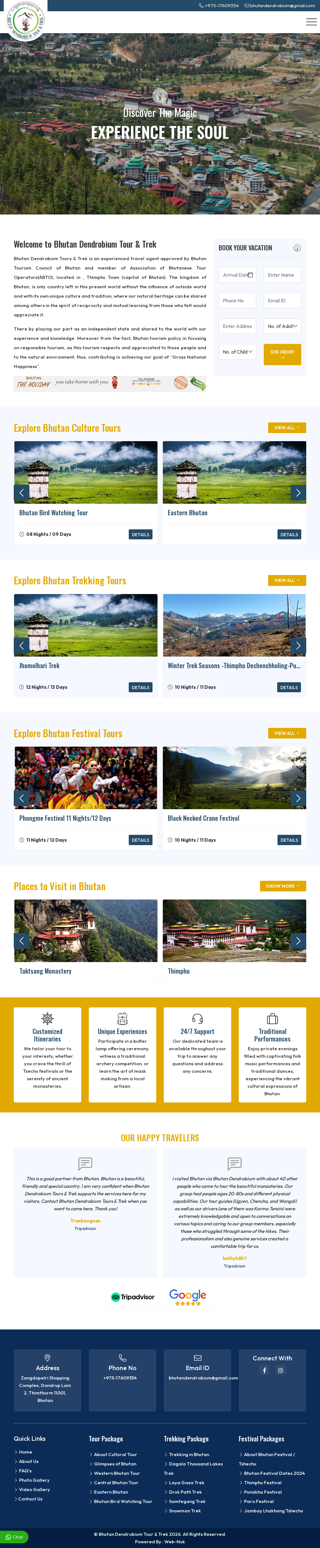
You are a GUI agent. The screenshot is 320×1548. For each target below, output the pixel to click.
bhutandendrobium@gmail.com (282, 5)
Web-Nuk (174, 1542)
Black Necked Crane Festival (203, 818)
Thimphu (179, 971)
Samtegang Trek (187, 1501)
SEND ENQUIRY (282, 351)
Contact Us (30, 1499)
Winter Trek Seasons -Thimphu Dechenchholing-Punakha (234, 665)
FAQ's (25, 1471)
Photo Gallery (34, 1480)
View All (285, 428)
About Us (28, 1461)
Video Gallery (34, 1489)
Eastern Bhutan (188, 512)
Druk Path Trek (185, 1492)
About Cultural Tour (115, 1454)
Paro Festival (258, 1501)
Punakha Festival (262, 1492)
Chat (18, 1537)
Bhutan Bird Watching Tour (53, 512)
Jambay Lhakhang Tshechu (273, 1511)
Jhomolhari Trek (39, 665)
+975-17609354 (221, 5)
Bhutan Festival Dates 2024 (274, 1473)
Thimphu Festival (262, 1482)
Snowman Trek (184, 1511)
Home (25, 1452)
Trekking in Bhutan (188, 1454)
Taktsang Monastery (45, 971)
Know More (281, 886)
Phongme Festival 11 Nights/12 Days (65, 818)
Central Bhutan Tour (115, 1482)
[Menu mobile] (311, 22)
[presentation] (21, 493)
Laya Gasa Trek (186, 1482)
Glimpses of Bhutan (114, 1464)
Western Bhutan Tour (116, 1473)
